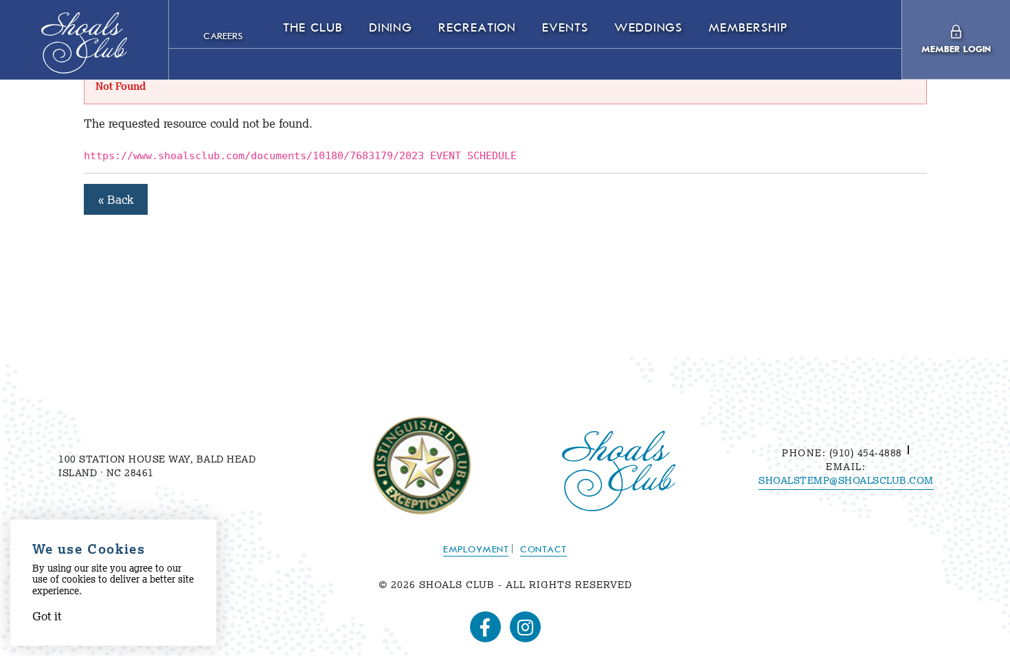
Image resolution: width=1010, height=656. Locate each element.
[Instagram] (525, 626)
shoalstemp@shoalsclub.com (846, 480)
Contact (543, 550)
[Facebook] (485, 626)
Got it (46, 616)
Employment (475, 550)
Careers (223, 36)
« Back (115, 199)
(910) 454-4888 (864, 453)
